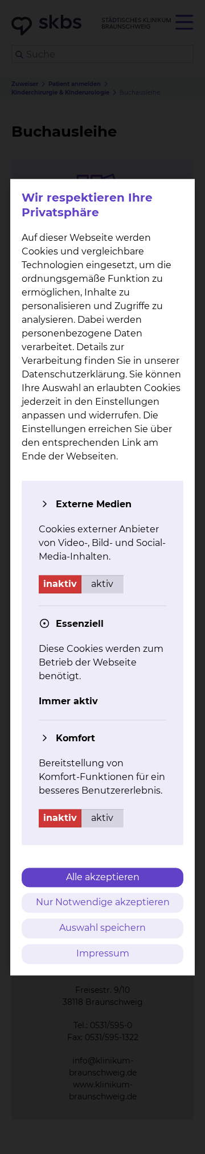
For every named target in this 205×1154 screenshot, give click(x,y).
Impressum (102, 953)
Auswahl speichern (102, 928)
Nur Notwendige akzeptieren (103, 902)
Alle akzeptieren (103, 877)
